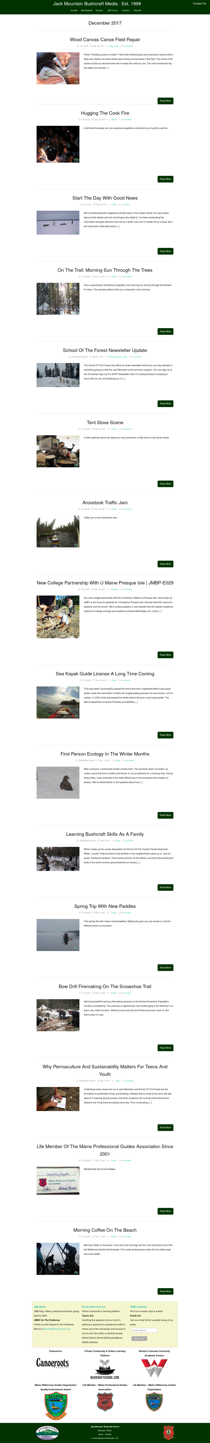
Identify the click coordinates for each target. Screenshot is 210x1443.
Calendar (125, 10)
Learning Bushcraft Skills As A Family (105, 833)
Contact (108, 1434)
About (136, 10)
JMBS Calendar (138, 1306)
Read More (165, 100)
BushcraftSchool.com (94, 1306)
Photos (114, 119)
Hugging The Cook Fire (105, 112)
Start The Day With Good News (105, 197)
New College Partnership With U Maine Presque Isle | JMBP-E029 (105, 582)
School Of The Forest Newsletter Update (105, 350)
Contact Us (199, 3)
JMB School (112, 10)
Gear (117, 46)
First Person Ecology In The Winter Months (105, 753)
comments (128, 46)
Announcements (115, 356)
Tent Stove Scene (105, 422)
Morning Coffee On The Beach (105, 1229)
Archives (99, 10)
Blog (111, 46)
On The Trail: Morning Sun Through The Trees (105, 269)
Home (72, 10)
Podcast (114, 589)
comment (125, 204)
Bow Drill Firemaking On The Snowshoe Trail (105, 986)
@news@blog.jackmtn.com (57, 1328)
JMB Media (85, 10)
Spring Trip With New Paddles (105, 905)
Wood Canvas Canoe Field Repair (105, 39)
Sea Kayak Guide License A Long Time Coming (105, 673)
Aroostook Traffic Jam (105, 502)
